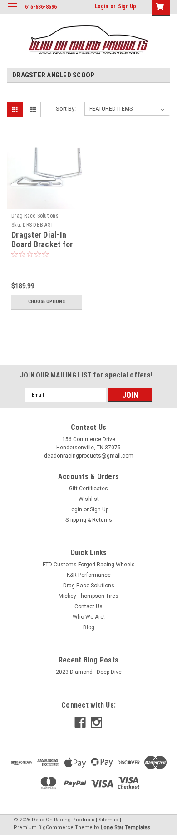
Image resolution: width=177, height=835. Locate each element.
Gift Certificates (88, 488)
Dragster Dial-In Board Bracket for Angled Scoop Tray (43, 244)
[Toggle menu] (12, 12)
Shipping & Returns (88, 520)
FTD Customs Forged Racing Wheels (89, 564)
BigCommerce (56, 827)
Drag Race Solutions (35, 216)
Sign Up (127, 6)
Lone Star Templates (125, 827)
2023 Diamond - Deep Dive (89, 672)
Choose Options (46, 301)
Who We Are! (89, 617)
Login (101, 6)
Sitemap (108, 820)
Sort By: (66, 108)
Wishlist (89, 499)
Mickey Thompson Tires (88, 596)
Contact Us (88, 606)
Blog (88, 627)
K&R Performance (89, 575)
